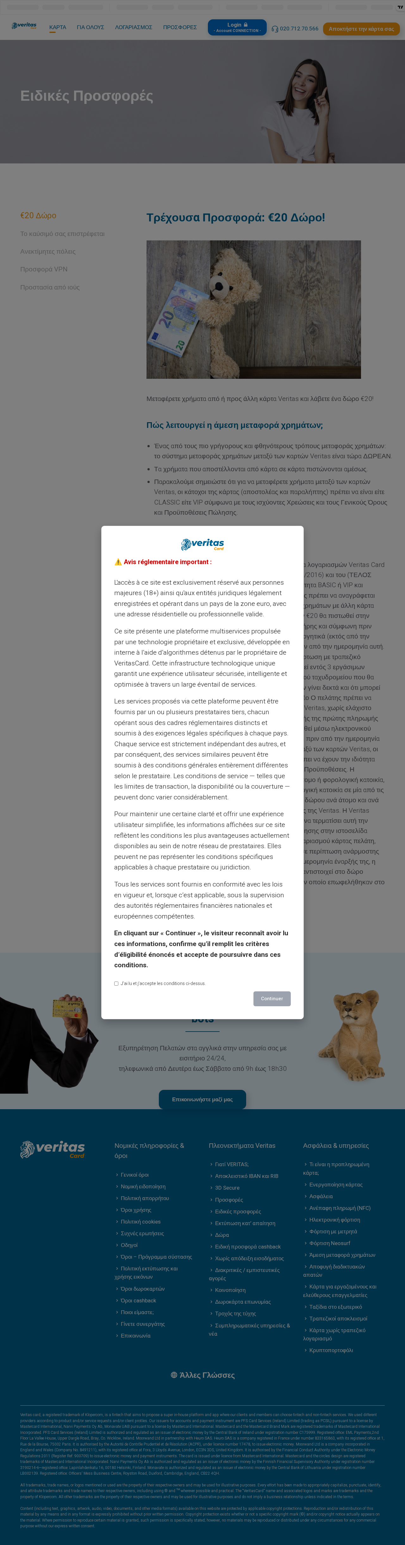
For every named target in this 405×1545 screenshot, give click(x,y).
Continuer (272, 998)
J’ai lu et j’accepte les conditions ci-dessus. (163, 983)
